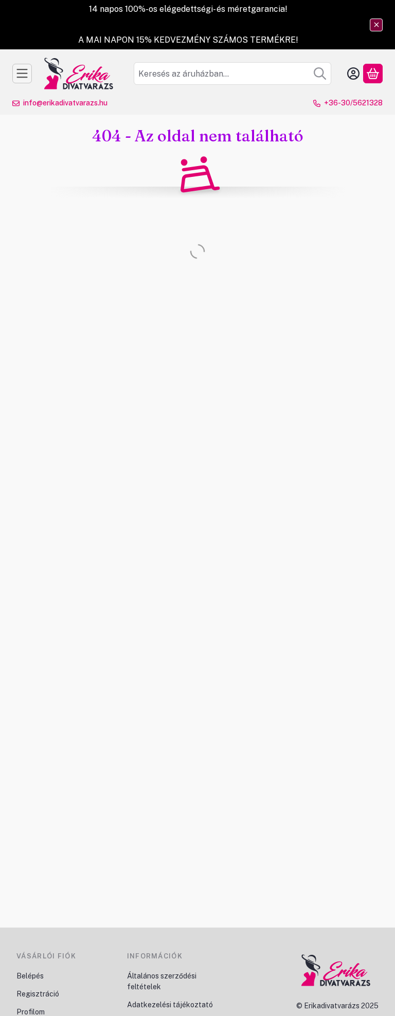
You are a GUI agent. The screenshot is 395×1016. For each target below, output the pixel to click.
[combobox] (232, 73)
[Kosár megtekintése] (373, 73)
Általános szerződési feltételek (161, 981)
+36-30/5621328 (353, 103)
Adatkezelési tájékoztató (170, 1005)
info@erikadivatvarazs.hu (65, 103)
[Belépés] (353, 73)
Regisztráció (37, 994)
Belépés (30, 976)
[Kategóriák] (22, 73)
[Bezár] (376, 25)
